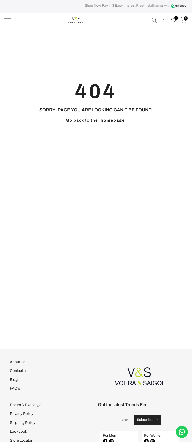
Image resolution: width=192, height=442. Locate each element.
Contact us (19, 371)
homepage (113, 120)
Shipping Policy (23, 423)
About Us (18, 362)
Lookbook (18, 431)
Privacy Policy (22, 414)
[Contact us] (182, 432)
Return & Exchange (26, 405)
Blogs (15, 380)
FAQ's (15, 388)
